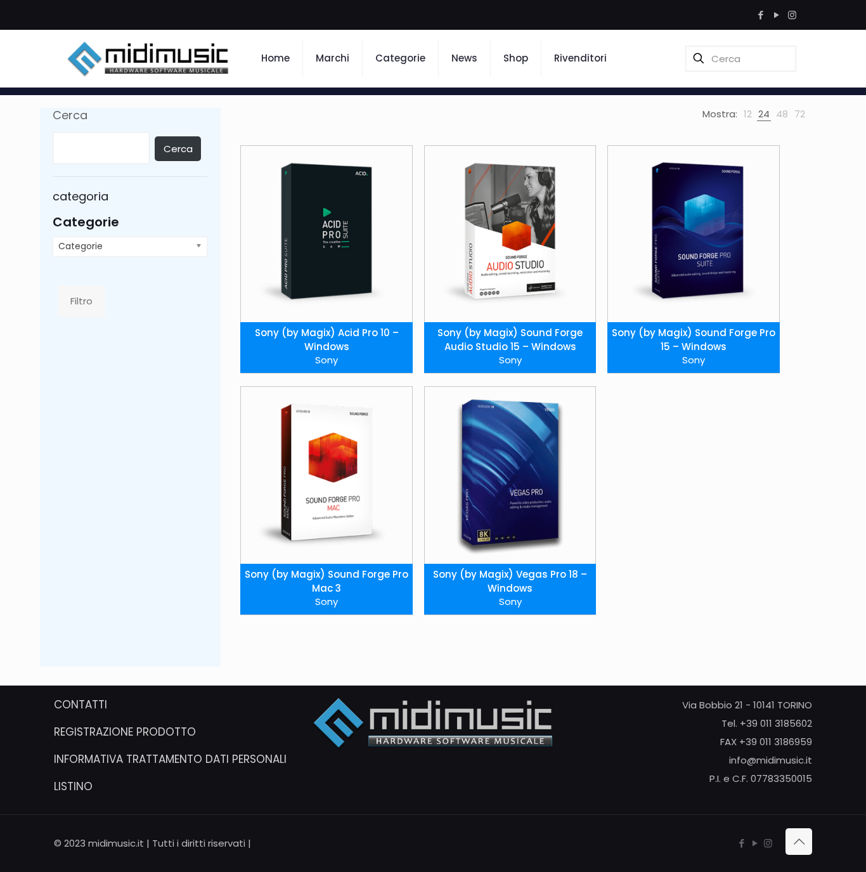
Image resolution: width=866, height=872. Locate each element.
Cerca (70, 115)
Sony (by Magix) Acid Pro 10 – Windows (327, 339)
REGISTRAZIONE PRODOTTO (125, 731)
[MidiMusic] (148, 58)
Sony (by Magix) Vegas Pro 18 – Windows (510, 581)
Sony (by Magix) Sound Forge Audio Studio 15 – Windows (510, 339)
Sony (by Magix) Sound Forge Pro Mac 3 (326, 581)
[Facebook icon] (760, 15)
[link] (747, 114)
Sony (326, 360)
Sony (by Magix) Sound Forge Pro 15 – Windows (693, 339)
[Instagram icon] (792, 15)
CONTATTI (80, 704)
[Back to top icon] (798, 841)
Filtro (81, 301)
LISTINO (73, 786)
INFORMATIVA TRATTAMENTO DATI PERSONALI (170, 759)
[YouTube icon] (776, 15)
